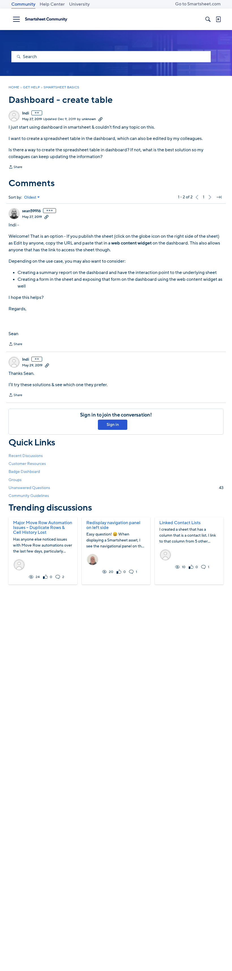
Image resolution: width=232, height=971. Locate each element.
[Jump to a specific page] (219, 197)
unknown (89, 119)
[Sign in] (218, 19)
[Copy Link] (100, 119)
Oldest (30, 197)
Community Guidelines (28, 495)
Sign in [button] (113, 424)
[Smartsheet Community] (46, 19)
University (79, 4)
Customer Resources (27, 463)
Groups (15, 480)
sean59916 (31, 211)
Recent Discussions (25, 455)
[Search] (208, 19)
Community (23, 4)
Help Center (52, 4)
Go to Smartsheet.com (198, 4)
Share (15, 167)
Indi (25, 113)
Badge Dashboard (24, 471)
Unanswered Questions (116, 487)
